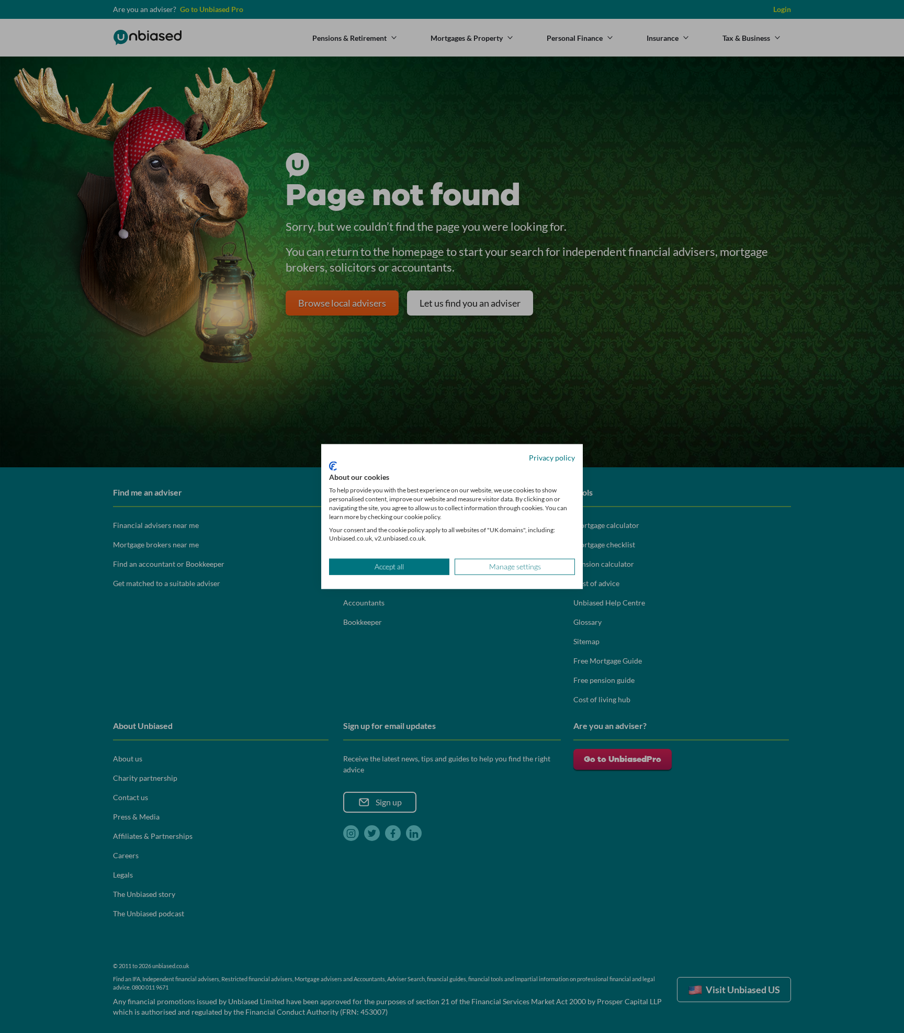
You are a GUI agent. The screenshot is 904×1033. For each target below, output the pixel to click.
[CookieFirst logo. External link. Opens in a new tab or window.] (333, 465)
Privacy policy (552, 457)
